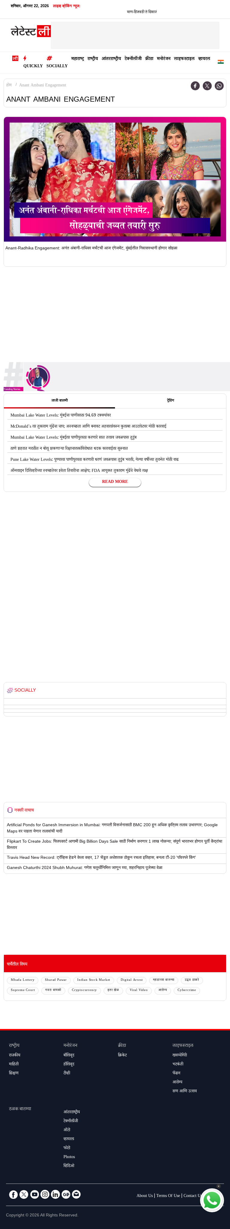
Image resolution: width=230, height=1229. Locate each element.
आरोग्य (162, 990)
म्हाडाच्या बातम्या (163, 980)
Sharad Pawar (56, 980)
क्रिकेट (122, 1056)
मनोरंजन (163, 59)
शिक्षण (14, 1074)
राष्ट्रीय (92, 59)
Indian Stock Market (93, 980)
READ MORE (115, 482)
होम (9, 86)
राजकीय (14, 1056)
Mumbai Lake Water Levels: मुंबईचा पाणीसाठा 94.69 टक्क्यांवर (60, 416)
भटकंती (177, 1065)
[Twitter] (207, 85)
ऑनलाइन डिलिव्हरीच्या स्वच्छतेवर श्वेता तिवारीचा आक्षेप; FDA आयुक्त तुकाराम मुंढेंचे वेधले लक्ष (79, 471)
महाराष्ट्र (77, 59)
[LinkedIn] (55, 1194)
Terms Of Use (168, 1196)
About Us (145, 1196)
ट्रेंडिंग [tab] (170, 401)
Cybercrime (187, 990)
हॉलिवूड (68, 1065)
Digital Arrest (132, 980)
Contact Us (193, 1196)
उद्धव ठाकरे (192, 980)
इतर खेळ (113, 990)
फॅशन (176, 1074)
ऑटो (66, 1130)
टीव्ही (66, 1074)
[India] (220, 63)
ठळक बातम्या (20, 1109)
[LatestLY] (31, 32)
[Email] (76, 1194)
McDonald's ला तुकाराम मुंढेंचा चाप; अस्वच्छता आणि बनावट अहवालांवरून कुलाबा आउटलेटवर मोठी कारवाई (88, 427)
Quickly (33, 66)
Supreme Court (23, 990)
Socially (57, 66)
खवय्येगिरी (179, 1056)
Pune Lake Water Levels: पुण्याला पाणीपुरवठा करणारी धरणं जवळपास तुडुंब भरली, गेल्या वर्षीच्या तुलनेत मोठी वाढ (94, 460)
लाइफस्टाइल (184, 59)
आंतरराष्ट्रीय (111, 59)
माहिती (14, 1065)
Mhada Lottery (22, 980)
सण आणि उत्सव (184, 1091)
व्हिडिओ (68, 1166)
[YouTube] (34, 1194)
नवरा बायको (53, 990)
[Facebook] (195, 85)
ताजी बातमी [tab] (60, 401)
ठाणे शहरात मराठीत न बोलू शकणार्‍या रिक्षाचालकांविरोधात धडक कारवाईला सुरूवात (69, 449)
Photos (69, 1157)
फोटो (66, 1148)
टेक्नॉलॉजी (133, 59)
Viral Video (139, 990)
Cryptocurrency (84, 990)
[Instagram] (44, 1194)
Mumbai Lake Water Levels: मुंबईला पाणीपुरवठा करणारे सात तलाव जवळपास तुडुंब (73, 438)
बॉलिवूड (68, 1056)
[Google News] (65, 1194)
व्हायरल (204, 59)
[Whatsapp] (219, 85)
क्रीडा (149, 59)
